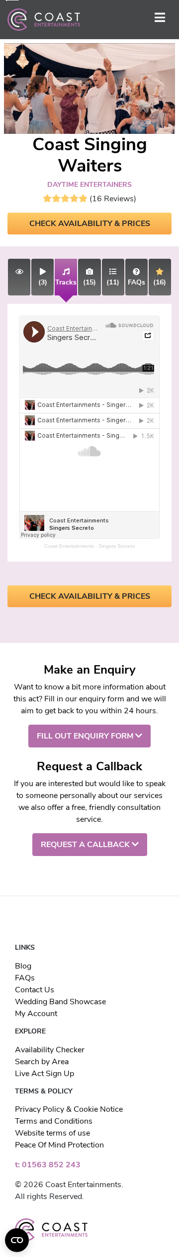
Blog (23, 966)
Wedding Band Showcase (60, 1001)
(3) (42, 282)
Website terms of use (52, 1133)
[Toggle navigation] (160, 19)
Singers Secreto (116, 546)
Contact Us (34, 989)
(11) (112, 282)
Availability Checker (50, 1049)
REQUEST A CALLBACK (86, 844)
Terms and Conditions (53, 1121)
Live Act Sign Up (44, 1073)
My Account (36, 1013)
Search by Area (42, 1061)
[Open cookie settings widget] (17, 1240)
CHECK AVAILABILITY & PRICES (89, 223)
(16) (159, 282)
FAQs (25, 977)
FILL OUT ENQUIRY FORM (86, 736)
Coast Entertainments (69, 546)
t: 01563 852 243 (48, 1164)
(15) (89, 282)
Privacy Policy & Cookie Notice (69, 1109)
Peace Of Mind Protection (59, 1145)
